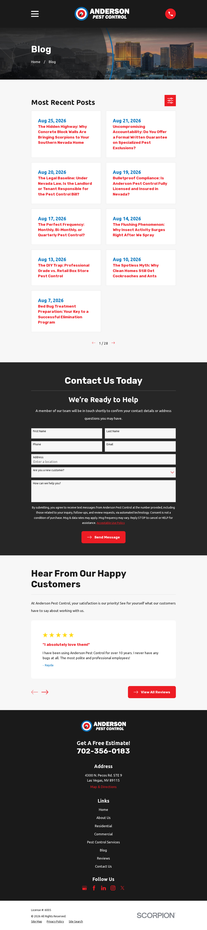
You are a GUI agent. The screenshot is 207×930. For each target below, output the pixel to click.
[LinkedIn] (103, 888)
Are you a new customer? (48, 470)
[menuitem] (36, 921)
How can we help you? (47, 483)
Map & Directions (103, 787)
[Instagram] (113, 888)
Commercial (103, 834)
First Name (39, 431)
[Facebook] (94, 888)
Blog (103, 850)
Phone (37, 444)
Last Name (113, 431)
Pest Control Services (103, 842)
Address (38, 457)
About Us (103, 818)
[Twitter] (122, 888)
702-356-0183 (103, 751)
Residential (103, 826)
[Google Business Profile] (84, 888)
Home (103, 809)
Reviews (103, 858)
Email (110, 444)
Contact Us (103, 866)
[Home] (102, 13)
